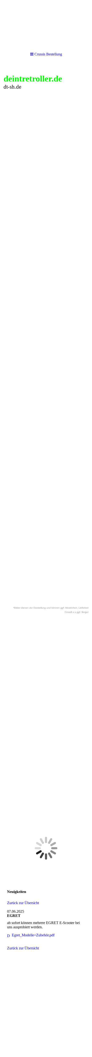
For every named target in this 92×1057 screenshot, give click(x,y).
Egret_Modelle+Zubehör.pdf (33, 935)
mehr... (9, 531)
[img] (46, 23)
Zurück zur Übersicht (23, 903)
